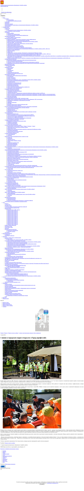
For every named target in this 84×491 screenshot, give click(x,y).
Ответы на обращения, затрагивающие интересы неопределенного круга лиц (20, 285)
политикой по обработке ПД (52, 483)
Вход (4, 462)
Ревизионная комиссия (7, 233)
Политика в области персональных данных (13, 294)
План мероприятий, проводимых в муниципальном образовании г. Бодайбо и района (21, 24)
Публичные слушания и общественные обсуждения (15, 240)
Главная (4, 450)
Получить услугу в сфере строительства (15, 116)
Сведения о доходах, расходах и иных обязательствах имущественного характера (23, 62)
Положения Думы (8, 226)
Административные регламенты (11, 278)
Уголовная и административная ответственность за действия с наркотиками (22, 165)
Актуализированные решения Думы (12, 207)
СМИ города (7, 268)
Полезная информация (11, 188)
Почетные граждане (9, 23)
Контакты (7, 228)
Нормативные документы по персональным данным (17, 295)
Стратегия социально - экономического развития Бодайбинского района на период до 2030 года (26, 93)
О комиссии (9, 137)
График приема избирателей (10, 225)
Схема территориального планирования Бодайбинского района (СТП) (21, 115)
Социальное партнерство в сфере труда (15, 170)
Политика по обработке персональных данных (9, 448)
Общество (5, 236)
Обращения (5, 283)
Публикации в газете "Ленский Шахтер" (15, 256)
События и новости (11, 139)
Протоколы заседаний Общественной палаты (16, 250)
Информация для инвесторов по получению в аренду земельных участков (21, 111)
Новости (6, 203)
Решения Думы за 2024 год (12, 222)
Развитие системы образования (13, 49)
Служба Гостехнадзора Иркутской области (13, 262)
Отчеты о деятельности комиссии (13, 162)
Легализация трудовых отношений (14, 172)
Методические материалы (12, 144)
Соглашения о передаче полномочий (14, 91)
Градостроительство (9, 112)
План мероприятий (11, 253)
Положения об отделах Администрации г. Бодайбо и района (19, 30)
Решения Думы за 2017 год (12, 214)
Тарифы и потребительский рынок (12, 119)
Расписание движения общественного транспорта (15, 267)
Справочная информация (12, 143)
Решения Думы (8, 208)
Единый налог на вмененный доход (14, 82)
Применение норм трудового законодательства (16, 175)
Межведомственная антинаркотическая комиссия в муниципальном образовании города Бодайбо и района (26, 149)
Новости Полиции (6, 303)
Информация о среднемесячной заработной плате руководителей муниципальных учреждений (25, 63)
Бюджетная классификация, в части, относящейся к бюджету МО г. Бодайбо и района (24, 79)
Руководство (7, 28)
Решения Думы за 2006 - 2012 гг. (13, 209)
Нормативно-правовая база (12, 230)
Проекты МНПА (10, 33)
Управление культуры (9, 67)
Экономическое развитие (12, 92)
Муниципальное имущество (12, 108)
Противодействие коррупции (11, 59)
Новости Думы (6, 302)
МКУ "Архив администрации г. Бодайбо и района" (15, 192)
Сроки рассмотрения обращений (11, 291)
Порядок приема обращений (10, 287)
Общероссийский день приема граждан (12, 293)
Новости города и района (8, 305)
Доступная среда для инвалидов (11, 264)
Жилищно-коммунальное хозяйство (14, 105)
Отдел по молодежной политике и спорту (13, 125)
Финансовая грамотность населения (12, 252)
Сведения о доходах (11, 231)
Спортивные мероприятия (12, 130)
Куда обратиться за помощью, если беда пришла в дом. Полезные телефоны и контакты (24, 156)
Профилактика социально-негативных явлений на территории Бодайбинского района (24, 129)
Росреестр (7, 261)
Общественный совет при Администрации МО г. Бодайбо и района (20, 251)
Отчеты (8, 141)
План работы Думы (9, 227)
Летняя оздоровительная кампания (12, 272)
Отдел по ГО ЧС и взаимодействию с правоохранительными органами (19, 176)
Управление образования (10, 65)
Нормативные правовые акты (13, 142)
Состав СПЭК (10, 168)
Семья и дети (9, 51)
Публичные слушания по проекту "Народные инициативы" (19, 246)
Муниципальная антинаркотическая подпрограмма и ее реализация (20, 154)
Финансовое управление (10, 74)
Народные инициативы (12, 96)
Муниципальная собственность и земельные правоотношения (19, 47)
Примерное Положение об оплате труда (15, 73)
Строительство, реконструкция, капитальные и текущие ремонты (20, 43)
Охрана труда (10, 171)
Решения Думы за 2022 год (12, 220)
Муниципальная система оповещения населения (16, 179)
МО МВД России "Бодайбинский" (12, 259)
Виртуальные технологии (10, 464)
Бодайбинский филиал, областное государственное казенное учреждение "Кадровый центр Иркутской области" (27, 263)
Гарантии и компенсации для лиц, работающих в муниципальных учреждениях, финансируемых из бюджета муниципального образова (34, 174)
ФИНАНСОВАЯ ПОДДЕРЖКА (13, 266)
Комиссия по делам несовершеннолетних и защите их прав (16, 136)
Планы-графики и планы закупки (13, 37)
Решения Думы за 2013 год (12, 210)
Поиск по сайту (6, 298)
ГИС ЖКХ (9, 103)
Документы (7, 32)
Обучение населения (11, 180)
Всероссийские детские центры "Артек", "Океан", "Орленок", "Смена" (21, 126)
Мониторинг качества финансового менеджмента (17, 75)
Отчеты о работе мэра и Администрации (13, 237)
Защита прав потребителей (12, 124)
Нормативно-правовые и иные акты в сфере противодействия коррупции (21, 60)
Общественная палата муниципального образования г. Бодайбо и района (19, 249)
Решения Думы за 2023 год (12, 221)
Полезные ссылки (8, 292)
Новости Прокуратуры (7, 304)
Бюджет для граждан (11, 77)
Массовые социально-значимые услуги (12, 282)
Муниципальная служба (9, 64)
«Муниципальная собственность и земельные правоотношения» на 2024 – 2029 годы (24, 54)
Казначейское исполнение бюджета (14, 83)
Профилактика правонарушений (13, 148)
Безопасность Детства (11, 145)
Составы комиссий (11, 134)
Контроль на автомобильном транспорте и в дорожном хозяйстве (20, 200)
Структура (7, 29)
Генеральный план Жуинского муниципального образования (19, 117)
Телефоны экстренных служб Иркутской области (14, 269)
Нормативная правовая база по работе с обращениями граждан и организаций (20, 288)
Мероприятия (10, 68)
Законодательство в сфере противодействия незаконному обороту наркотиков (22, 157)
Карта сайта (5, 461)
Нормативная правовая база (12, 84)
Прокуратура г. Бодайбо (9, 260)
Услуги (4, 276)
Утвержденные (10, 281)
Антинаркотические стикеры (13, 150)
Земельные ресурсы (11, 109)
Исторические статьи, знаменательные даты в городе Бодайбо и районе (21, 194)
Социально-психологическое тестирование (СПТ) (17, 151)
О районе (7, 18)
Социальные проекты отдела (13, 132)
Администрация (6, 27)
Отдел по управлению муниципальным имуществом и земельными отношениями (21, 106)
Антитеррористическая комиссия (11, 182)
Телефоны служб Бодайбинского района (13, 270)
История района (10, 19)
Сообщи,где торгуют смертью (13, 163)
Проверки (9, 69)
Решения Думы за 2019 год (12, 217)
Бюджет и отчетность (11, 78)
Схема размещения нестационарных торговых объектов (18, 107)
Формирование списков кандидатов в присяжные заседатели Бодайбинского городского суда (23, 258)
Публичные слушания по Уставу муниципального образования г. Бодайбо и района (23, 245)
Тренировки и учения (11, 181)
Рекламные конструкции (12, 110)
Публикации (9, 138)
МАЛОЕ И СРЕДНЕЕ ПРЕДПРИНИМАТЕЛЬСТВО (15, 265)
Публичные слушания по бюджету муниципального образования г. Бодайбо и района (24, 241)
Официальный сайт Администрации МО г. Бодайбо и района (19, 239)
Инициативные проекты (12, 97)
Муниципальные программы (10, 38)
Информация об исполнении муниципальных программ (18, 40)
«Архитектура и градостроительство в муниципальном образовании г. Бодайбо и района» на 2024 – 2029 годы (29, 53)
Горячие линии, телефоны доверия (14, 140)
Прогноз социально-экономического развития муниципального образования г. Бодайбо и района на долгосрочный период (31, 94)
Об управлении (10, 70)
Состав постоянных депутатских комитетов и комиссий (16, 206)
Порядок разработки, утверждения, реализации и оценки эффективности (21, 39)
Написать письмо (8, 284)
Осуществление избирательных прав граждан (14, 257)
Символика (7, 21)
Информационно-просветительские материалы (16, 254)
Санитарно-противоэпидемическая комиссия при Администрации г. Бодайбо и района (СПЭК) (23, 166)
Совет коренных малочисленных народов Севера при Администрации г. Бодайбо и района (23, 275)
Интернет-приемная (9, 286)
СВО (6, 296)
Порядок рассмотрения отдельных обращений (14, 290)
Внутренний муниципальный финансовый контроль (17, 80)
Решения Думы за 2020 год (12, 218)
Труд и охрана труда (9, 169)
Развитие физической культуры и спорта (15, 45)
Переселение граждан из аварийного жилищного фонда (16, 201)
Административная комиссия (11, 133)
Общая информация (11, 191)
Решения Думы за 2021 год (12, 219)
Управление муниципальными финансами (15, 46)
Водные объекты (10, 178)
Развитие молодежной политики (13, 44)
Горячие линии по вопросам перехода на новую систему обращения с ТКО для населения (24, 99)
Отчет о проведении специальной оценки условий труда (18, 86)
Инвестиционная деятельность (13, 90)
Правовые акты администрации (13, 34)
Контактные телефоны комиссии (13, 158)
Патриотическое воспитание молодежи (15, 131)
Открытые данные (8, 238)
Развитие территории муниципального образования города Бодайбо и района (22, 41)
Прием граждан (8, 289)
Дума (4, 202)
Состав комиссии (10, 164)
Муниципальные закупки (10, 36)
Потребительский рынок (12, 123)
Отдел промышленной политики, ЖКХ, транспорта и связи (16, 98)
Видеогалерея (7, 26)
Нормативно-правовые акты (12, 113)
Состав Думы (7, 204)
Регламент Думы (8, 205)
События (4, 306)
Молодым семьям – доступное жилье (14, 42)
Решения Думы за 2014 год (12, 211)
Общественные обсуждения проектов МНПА (16, 244)
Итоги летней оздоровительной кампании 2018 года (17, 273)
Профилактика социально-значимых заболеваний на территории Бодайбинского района (24, 52)
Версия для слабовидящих (6, 12)
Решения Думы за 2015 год (12, 212)
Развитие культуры (11, 50)
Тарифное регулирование (12, 122)
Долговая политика (11, 81)
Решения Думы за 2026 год (12, 224)
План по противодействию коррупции (14, 61)
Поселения (7, 22)
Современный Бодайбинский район (14, 20)
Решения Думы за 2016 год (12, 213)
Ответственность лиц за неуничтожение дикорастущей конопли (19, 161)
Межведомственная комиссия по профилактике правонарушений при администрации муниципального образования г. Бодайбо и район (31, 146)
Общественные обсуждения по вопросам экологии (17, 242)
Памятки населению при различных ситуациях (16, 187)
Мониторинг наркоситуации (13, 160)
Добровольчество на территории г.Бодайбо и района (17, 127)
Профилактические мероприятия (13, 155)
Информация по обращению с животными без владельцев (18, 100)
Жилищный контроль (11, 198)
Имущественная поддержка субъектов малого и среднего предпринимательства (20, 271)
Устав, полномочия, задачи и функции (12, 31)
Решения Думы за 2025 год (12, 223)
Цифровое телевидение (11, 102)
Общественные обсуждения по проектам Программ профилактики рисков (21, 243)
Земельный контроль (11, 199)
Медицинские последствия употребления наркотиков (17, 159)
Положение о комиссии (9, 235)
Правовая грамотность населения (13, 185)
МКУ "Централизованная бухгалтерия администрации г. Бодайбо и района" (20, 189)
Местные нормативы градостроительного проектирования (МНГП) (20, 114)
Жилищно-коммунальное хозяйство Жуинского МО (17, 104)
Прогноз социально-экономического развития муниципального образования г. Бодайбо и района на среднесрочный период (31, 95)
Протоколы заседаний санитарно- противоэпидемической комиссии (20, 167)
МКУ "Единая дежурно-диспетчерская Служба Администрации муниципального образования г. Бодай (25, 186)
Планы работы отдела (11, 128)
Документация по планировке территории (15, 118)
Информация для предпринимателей (14, 87)
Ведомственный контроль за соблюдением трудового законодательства (21, 173)
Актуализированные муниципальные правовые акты (17, 35)
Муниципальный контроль (10, 197)
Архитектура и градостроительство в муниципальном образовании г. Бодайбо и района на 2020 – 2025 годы (28, 48)
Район (4, 17)
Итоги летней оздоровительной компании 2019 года (17, 274)
